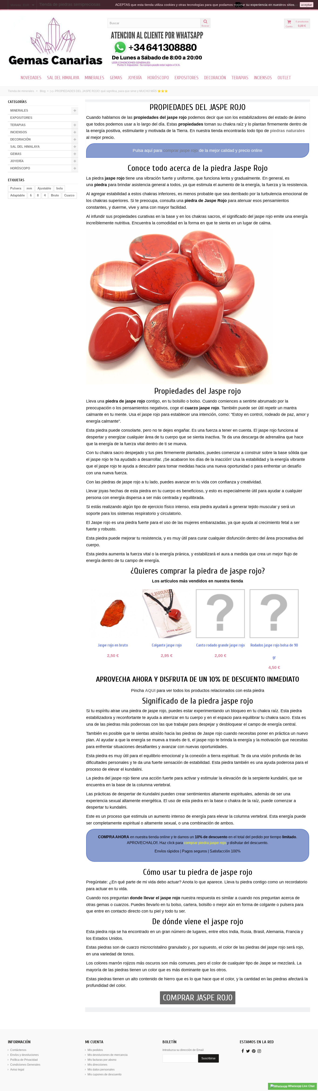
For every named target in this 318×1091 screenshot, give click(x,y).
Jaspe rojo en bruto (113, 645)
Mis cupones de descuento (105, 1074)
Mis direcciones (97, 1064)
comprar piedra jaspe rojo (205, 843)
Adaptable (17, 195)
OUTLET (284, 77)
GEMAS (116, 77)
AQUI (150, 690)
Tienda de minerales (21, 91)
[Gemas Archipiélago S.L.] (56, 42)
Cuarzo (69, 195)
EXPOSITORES (187, 77)
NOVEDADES (31, 77)
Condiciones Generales (25, 1064)
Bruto (55, 195)
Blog (43, 91)
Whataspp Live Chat (301, 1086)
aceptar (306, 5)
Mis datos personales (101, 1069)
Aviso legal (17, 1069)
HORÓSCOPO (158, 77)
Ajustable (44, 188)
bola (59, 188)
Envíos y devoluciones (24, 1055)
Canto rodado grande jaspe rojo (220, 645)
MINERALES (94, 77)
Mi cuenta (94, 1042)
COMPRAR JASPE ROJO (198, 997)
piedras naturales (287, 130)
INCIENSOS (263, 77)
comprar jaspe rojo (180, 150)
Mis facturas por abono (102, 1059)
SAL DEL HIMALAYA (63, 77)
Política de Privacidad (24, 1059)
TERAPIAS (239, 77)
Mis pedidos (95, 1050)
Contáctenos (18, 1050)
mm (29, 188)
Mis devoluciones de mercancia (108, 1055)
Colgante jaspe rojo (167, 645)
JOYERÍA (135, 77)
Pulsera (15, 188)
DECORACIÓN (215, 77)
